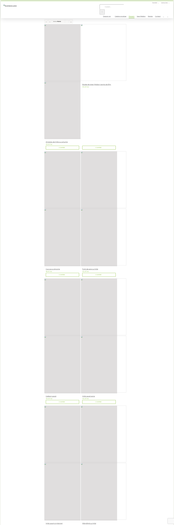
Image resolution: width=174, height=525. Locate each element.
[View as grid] (46, 21)
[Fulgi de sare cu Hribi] (99, 208)
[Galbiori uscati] (62, 335)
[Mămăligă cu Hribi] (99, 463)
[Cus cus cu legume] (62, 208)
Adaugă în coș (62, 148)
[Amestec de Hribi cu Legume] (62, 81)
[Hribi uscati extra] (99, 335)
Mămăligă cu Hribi (89, 523)
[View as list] (50, 21)
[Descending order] (71, 21)
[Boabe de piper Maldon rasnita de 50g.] (99, 53)
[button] (167, 16)
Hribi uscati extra (88, 396)
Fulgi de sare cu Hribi (90, 269)
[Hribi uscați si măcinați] (62, 463)
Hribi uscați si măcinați (54, 523)
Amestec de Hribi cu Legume (57, 142)
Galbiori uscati (51, 396)
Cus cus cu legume (53, 269)
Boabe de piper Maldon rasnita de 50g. (96, 84)
